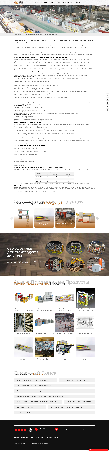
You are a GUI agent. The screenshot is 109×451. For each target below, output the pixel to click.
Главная (15, 34)
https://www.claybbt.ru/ (50, 62)
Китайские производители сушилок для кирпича (31, 380)
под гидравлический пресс (25, 407)
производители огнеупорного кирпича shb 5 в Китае (67, 407)
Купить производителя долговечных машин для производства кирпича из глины (41, 396)
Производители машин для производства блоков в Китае (34, 385)
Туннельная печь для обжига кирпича (73, 380)
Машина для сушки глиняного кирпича (79, 401)
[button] (97, 218)
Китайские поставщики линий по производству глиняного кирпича (37, 401)
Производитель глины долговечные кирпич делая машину (34, 391)
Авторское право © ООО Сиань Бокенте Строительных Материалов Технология (31, 443)
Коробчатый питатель (23, 412)
